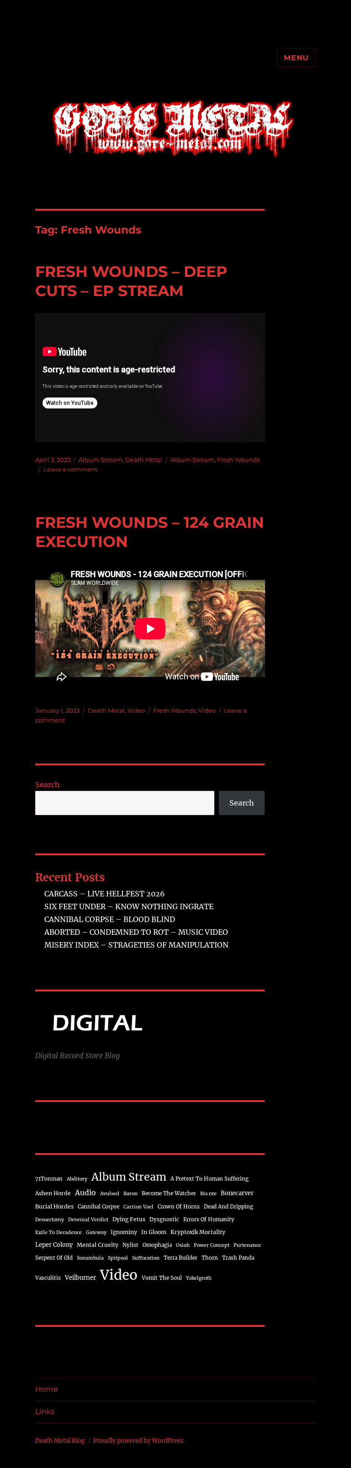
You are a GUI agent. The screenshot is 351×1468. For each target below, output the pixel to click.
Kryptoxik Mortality (197, 1232)
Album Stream (100, 459)
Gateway (96, 1232)
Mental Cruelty (97, 1244)
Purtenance (247, 1245)
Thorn (210, 1258)
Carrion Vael (138, 1207)
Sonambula (90, 1258)
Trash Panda (238, 1258)
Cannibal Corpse (98, 1206)
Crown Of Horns (179, 1206)
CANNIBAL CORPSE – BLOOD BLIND (109, 919)
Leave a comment (70, 469)
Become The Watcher (169, 1193)
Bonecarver (237, 1193)
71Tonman (49, 1179)
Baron (130, 1194)
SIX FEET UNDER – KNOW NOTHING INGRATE (128, 906)
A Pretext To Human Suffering (209, 1179)
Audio (85, 1192)
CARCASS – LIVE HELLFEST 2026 (104, 893)
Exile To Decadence (58, 1232)
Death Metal (143, 459)
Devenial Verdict (88, 1220)
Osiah (183, 1245)
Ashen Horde (53, 1193)
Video (136, 710)
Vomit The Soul (162, 1278)
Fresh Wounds (238, 459)
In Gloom (153, 1232)
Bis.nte (208, 1194)
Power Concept (211, 1245)
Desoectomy (49, 1220)
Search (47, 784)
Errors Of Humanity (208, 1219)
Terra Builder (180, 1258)
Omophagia (157, 1245)
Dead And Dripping (228, 1206)
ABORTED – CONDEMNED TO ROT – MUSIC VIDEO (136, 932)
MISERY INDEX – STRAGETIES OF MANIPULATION (136, 944)
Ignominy (124, 1232)
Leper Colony (54, 1244)
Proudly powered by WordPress (138, 1441)
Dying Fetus (128, 1219)
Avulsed (109, 1194)
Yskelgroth (199, 1278)
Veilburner (80, 1278)
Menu (296, 57)
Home (46, 1389)
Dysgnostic (164, 1219)
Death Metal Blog (60, 1441)
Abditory (77, 1179)
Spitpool (118, 1258)
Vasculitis (48, 1278)
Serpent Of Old (54, 1258)
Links (44, 1411)
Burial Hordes (54, 1206)
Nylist (130, 1245)
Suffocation (146, 1258)
